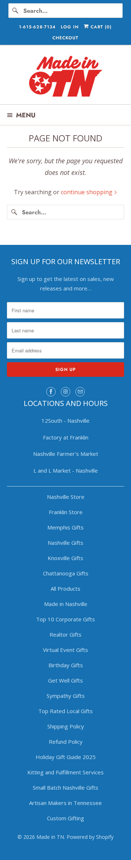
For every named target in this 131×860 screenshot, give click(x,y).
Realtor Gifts (65, 634)
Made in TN (50, 836)
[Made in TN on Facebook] (51, 391)
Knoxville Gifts (65, 558)
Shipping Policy (65, 726)
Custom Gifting (65, 818)
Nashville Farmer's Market (65, 453)
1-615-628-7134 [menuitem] (37, 27)
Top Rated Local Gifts (65, 711)
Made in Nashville (65, 603)
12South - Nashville (65, 420)
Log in (70, 27)
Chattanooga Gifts (65, 573)
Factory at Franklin (65, 437)
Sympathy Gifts (66, 695)
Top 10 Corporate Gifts (65, 619)
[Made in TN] (65, 77)
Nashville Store (65, 496)
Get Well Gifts (65, 680)
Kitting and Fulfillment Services (65, 772)
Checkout (65, 38)
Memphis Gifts (65, 527)
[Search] (15, 10)
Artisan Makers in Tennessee (65, 802)
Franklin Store (66, 512)
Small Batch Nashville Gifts (65, 787)
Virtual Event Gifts (65, 649)
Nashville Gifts (65, 542)
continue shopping (87, 192)
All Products (65, 588)
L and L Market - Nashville (65, 470)
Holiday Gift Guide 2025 (66, 757)
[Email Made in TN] (80, 391)
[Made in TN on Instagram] (65, 391)
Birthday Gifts (65, 665)
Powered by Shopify (90, 836)
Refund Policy (66, 741)
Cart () (100, 27)
